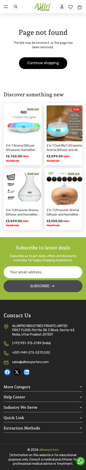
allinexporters (49, 450)
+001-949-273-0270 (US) (31, 352)
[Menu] (5, 6)
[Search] (15, 7)
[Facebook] (7, 372)
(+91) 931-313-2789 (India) (31, 343)
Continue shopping (43, 63)
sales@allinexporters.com (30, 362)
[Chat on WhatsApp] (80, 461)
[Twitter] (17, 372)
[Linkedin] (26, 372)
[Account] (62, 7)
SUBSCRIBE (39, 286)
